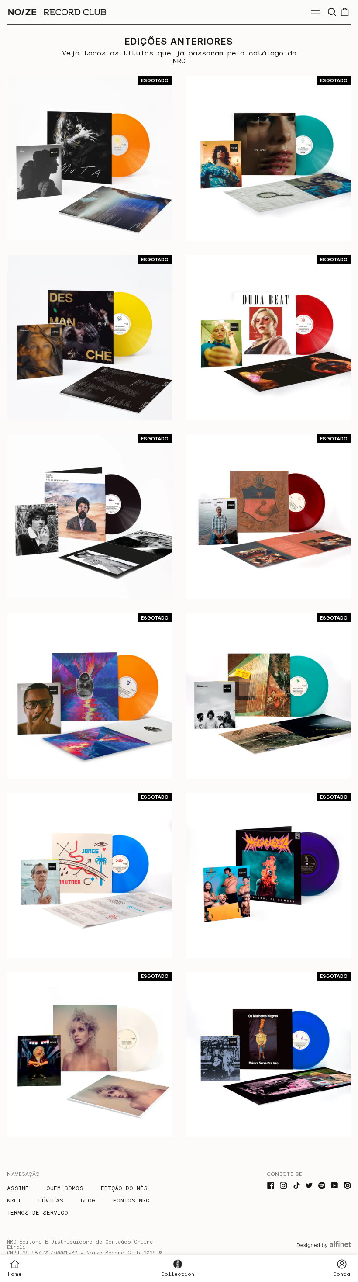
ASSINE (18, 1188)
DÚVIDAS (50, 1200)
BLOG (88, 1200)
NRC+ (14, 1200)
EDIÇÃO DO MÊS (124, 1188)
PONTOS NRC (131, 1200)
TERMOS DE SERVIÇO (37, 1212)
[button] (331, 12)
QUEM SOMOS (64, 1188)
